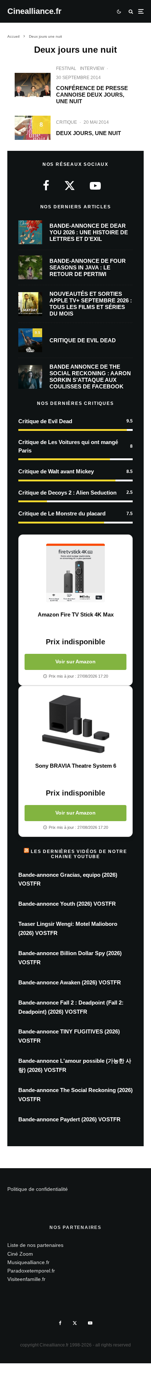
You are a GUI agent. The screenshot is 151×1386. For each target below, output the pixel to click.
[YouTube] (90, 1323)
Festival (66, 68)
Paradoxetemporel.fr (31, 1271)
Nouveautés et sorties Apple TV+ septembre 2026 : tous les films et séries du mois (90, 304)
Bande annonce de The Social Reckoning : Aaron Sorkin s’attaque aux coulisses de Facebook (90, 377)
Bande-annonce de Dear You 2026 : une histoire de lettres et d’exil (88, 232)
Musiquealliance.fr (28, 1262)
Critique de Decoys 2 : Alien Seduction (67, 492)
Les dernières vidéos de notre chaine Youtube (79, 854)
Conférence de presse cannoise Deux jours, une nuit (92, 94)
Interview (92, 68)
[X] (74, 1323)
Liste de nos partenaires (35, 1245)
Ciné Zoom (20, 1254)
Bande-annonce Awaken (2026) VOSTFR (69, 982)
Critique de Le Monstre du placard (62, 513)
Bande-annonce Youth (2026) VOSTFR (67, 904)
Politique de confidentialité (37, 1189)
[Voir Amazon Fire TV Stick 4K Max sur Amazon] (75, 573)
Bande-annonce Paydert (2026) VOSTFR (69, 1119)
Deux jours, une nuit (88, 133)
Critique (66, 122)
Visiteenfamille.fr (26, 1279)
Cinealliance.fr (34, 11)
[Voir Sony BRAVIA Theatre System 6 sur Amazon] (75, 724)
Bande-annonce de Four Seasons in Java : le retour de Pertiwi (87, 267)
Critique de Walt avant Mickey (56, 471)
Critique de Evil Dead (82, 340)
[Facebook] (60, 1323)
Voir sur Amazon (75, 661)
